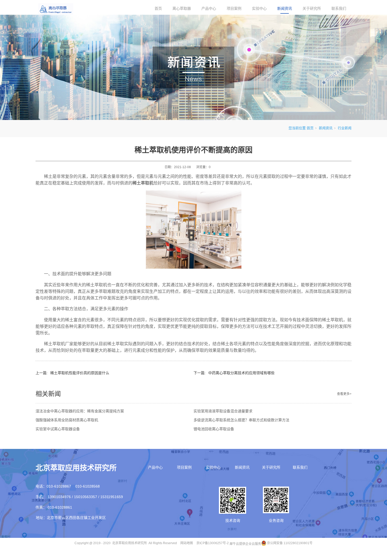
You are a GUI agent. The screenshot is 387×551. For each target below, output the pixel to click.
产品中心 (208, 8)
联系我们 (338, 8)
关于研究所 (311, 8)
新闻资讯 (284, 8)
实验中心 (259, 8)
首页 (158, 8)
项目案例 (234, 8)
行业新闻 (344, 128)
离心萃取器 (181, 8)
